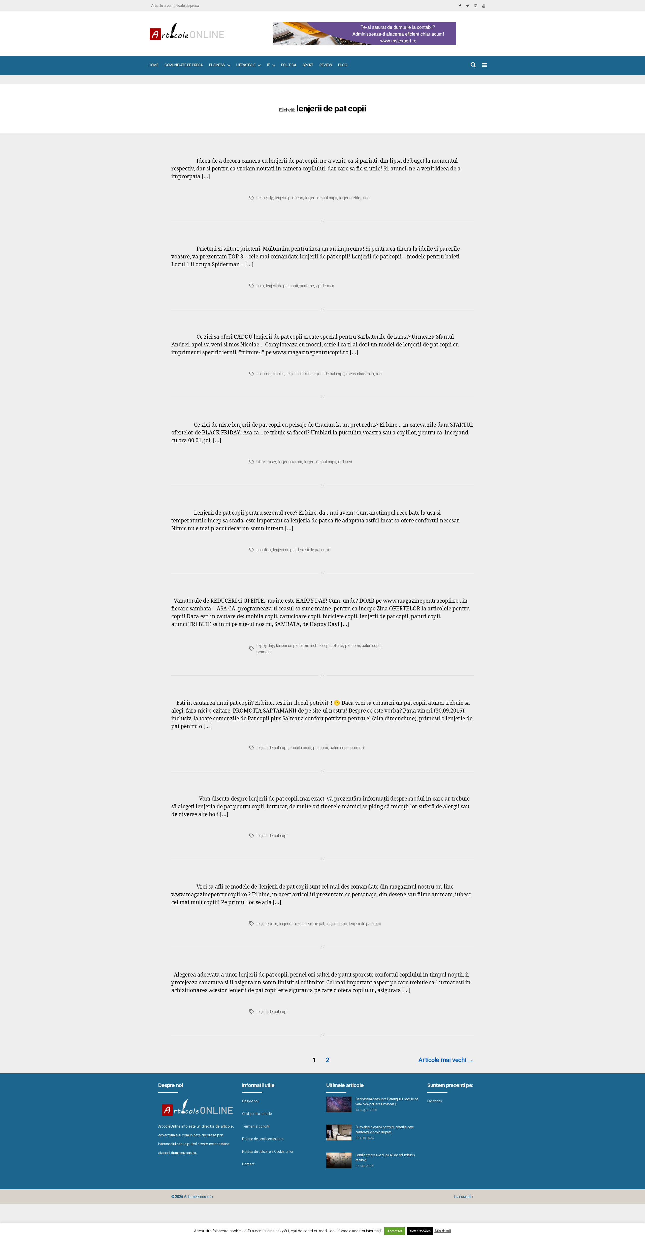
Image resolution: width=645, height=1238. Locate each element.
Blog (342, 65)
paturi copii (371, 645)
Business (217, 65)
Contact (248, 1164)
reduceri (345, 461)
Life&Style (245, 65)
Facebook (434, 1101)
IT (268, 65)
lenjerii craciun (298, 373)
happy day (265, 645)
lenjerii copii (337, 923)
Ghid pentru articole (257, 1114)
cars (260, 285)
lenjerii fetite (349, 197)
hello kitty (264, 197)
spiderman (325, 285)
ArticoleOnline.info (198, 1196)
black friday (266, 461)
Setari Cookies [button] (420, 1231)
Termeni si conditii (256, 1126)
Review (325, 65)
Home (153, 65)
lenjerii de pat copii (321, 197)
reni (379, 373)
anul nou (263, 373)
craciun (278, 373)
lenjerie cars (266, 923)
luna (366, 197)
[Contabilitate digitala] (378, 33)
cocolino (263, 549)
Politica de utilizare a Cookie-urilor (267, 1151)
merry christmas (360, 373)
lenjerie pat (315, 923)
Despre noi (250, 1101)
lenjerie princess (289, 197)
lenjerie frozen (291, 923)
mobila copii (320, 645)
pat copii (352, 645)
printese (307, 285)
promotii (263, 652)
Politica (288, 65)
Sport (308, 65)
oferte (338, 645)
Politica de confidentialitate (262, 1139)
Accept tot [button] (394, 1231)
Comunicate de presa (184, 65)
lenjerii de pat (284, 549)
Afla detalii (442, 1231)
